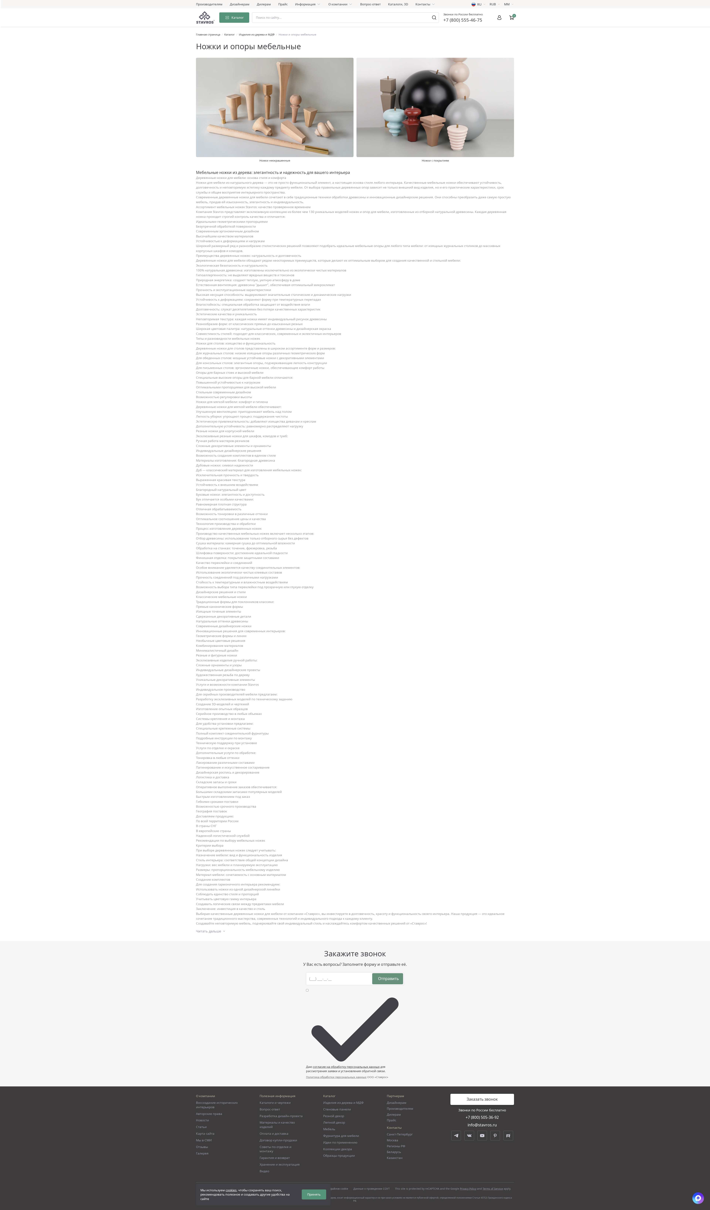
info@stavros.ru (482, 1124)
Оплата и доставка (274, 1133)
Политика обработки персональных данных (336, 1077)
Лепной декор (334, 1122)
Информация (305, 4)
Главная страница (208, 34)
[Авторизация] (499, 17)
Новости (202, 1120)
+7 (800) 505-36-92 (482, 1117)
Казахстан (395, 1158)
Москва (392, 1140)
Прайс (283, 4)
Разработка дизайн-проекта (281, 1116)
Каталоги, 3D (398, 4)
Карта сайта (205, 1133)
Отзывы (202, 1147)
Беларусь (394, 1152)
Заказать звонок (482, 1099)
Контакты (422, 4)
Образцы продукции (339, 1155)
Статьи (201, 1127)
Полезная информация (277, 1096)
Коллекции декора (337, 1149)
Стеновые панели (337, 1109)
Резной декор (333, 1116)
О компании (337, 4)
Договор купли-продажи (278, 1140)
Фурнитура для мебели (341, 1136)
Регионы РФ (396, 1146)
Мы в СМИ (204, 1140)
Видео (264, 1171)
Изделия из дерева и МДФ (257, 34)
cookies (231, 1190)
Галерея (202, 1153)
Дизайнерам (239, 4)
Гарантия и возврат (275, 1158)
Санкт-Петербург (400, 1134)
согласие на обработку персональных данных (346, 1067)
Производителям (209, 4)
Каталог (229, 34)
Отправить (388, 978)
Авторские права (209, 1114)
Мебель (329, 1129)
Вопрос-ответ (370, 4)
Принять (314, 1194)
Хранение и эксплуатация (280, 1164)
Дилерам (264, 4)
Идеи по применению (340, 1142)
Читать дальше (208, 931)
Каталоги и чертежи (275, 1102)
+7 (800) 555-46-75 (462, 20)
